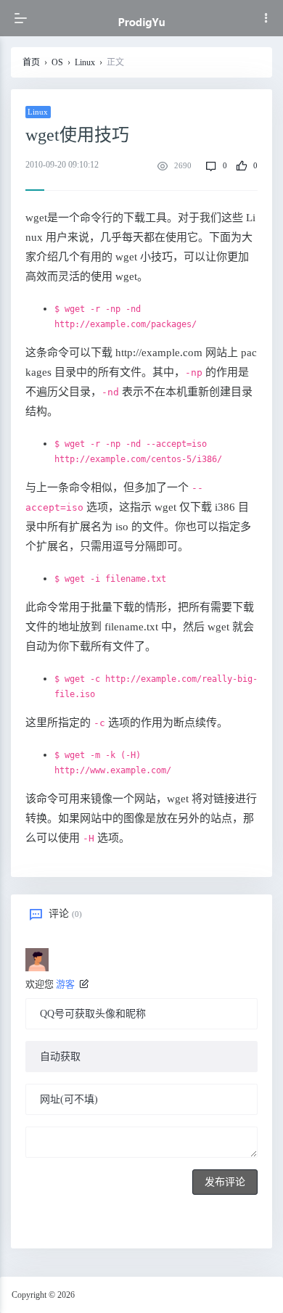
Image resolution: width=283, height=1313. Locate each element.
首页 (31, 62)
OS (57, 62)
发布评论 (225, 1182)
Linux (85, 62)
